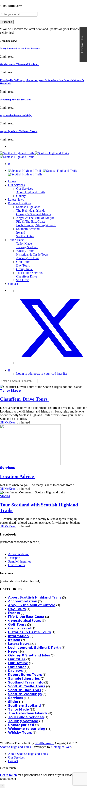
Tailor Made (16, 240)
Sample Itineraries (19, 561)
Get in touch (8, 775)
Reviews (15, 671)
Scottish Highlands (28, 207)
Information (18, 636)
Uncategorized (21, 725)
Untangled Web (61, 747)
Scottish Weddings (25, 694)
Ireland (20, 232)
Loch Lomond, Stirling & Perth (36, 225)
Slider (5, 496)
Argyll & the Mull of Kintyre (31, 605)
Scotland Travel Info (26, 682)
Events (14, 613)
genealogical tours (27, 258)
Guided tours (16, 565)
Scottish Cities (25, 236)
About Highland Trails (30, 192)
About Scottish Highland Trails (34, 597)
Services (7, 468)
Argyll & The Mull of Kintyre (35, 218)
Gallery (21, 196)
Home (12, 181)
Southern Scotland (28, 229)
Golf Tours (23, 261)
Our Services (16, 185)
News (13, 651)
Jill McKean (8, 422)
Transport (14, 557)
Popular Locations (19, 203)
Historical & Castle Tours (32, 254)
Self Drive (22, 280)
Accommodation (18, 554)
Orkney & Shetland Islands (33, 214)
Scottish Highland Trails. (16, 747)
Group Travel (24, 269)
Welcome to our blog (26, 729)
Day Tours (23, 265)
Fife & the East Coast (26, 617)
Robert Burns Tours (25, 675)
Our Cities (16, 659)
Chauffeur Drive (26, 276)
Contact (13, 283)
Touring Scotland (27, 247)
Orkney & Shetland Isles (29, 655)
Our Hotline (18, 663)
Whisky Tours (25, 251)
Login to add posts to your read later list (41, 373)
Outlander (17, 667)
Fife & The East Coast (30, 221)
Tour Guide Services (29, 272)
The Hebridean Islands (30, 210)
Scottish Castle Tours (26, 686)
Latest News (16, 199)
